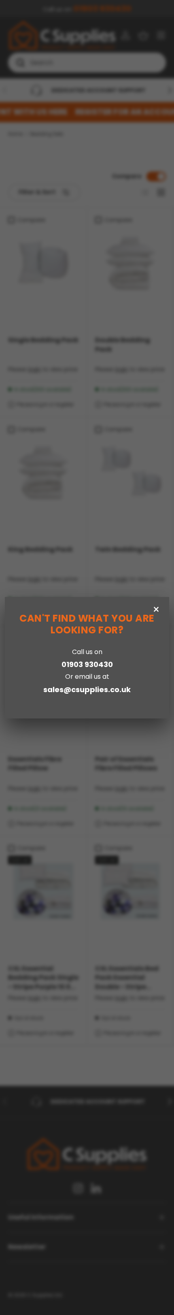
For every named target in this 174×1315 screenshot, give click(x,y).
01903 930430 (87, 664)
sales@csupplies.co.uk (87, 689)
